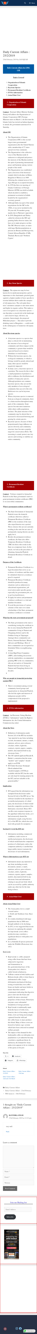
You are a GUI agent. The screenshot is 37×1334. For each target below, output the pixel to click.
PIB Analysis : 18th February (15, 1093)
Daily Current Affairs (12, 1087)
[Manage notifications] (5, 1328)
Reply (7, 1131)
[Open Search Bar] (25, 3)
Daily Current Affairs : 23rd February (18, 1090)
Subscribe (10, 1217)
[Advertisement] (18, 30)
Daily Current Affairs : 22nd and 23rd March (9, 1078)
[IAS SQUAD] (5, 3)
